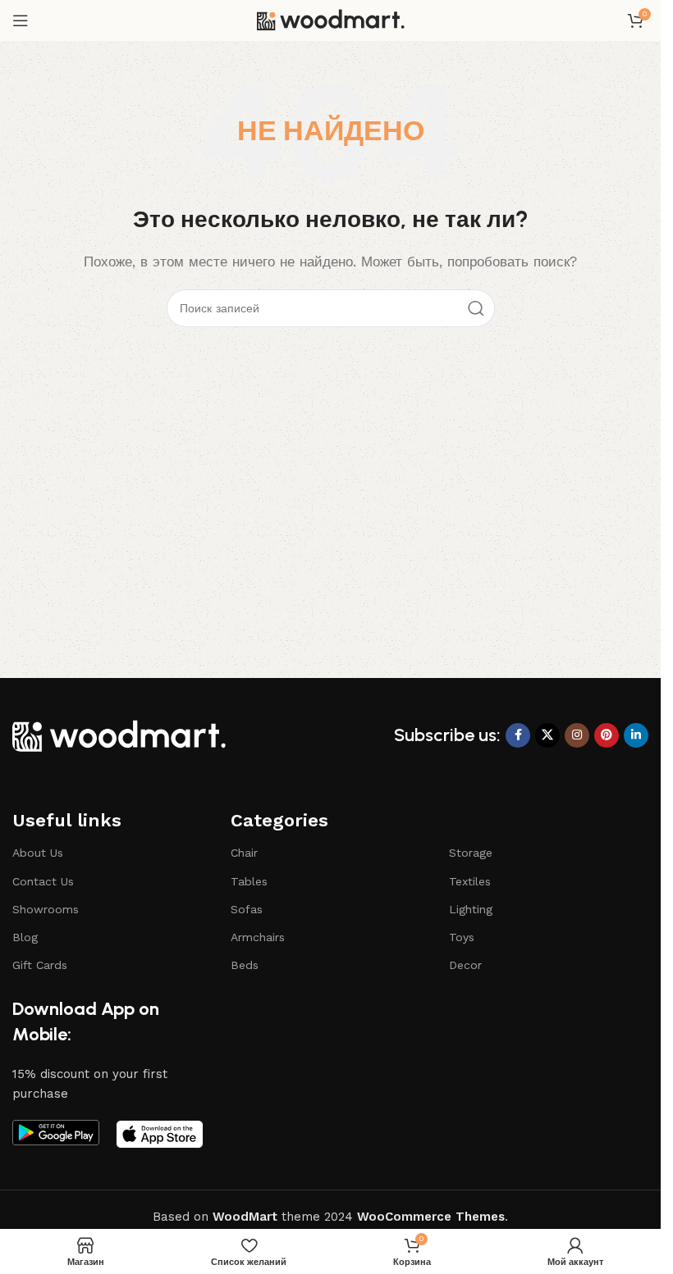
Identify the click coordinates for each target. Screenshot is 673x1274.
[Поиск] (476, 308)
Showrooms (45, 909)
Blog (25, 937)
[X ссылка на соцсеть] (547, 735)
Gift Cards (39, 964)
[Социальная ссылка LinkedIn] (636, 735)
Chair (244, 852)
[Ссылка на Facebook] (518, 735)
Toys (461, 937)
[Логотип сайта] (331, 19)
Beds (245, 964)
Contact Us (43, 881)
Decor (465, 964)
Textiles (470, 881)
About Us (37, 852)
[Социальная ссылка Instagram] (577, 735)
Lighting (470, 909)
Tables (249, 881)
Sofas (247, 909)
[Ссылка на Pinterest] (606, 735)
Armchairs (258, 937)
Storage (470, 852)
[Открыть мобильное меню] (20, 20)
